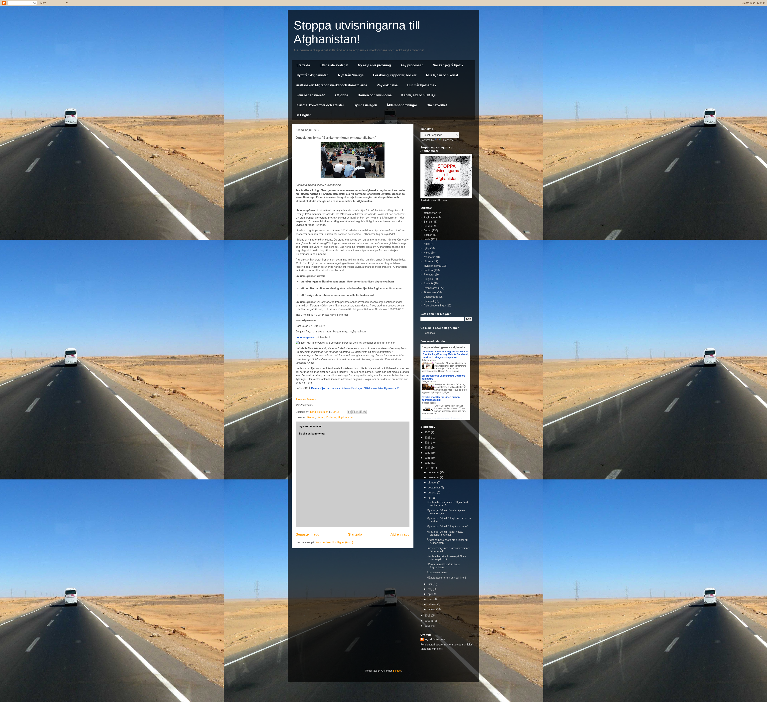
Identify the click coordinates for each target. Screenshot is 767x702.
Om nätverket (437, 105)
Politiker (428, 270)
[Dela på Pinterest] (365, 412)
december (434, 472)
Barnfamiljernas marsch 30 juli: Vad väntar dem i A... (447, 504)
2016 (428, 625)
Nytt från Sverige (351, 75)
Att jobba (341, 95)
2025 (428, 437)
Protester (331, 417)
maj (430, 589)
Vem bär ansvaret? (310, 95)
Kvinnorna (429, 257)
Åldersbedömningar (402, 105)
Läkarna (428, 261)
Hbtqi (427, 243)
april (430, 594)
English (428, 234)
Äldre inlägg (399, 534)
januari (432, 609)
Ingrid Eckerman (434, 639)
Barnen (311, 417)
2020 (428, 462)
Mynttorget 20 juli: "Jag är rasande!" (447, 526)
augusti (432, 492)
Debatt (320, 417)
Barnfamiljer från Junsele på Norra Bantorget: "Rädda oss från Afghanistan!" (355, 388)
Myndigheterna (432, 265)
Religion (428, 278)
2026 (428, 432)
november (434, 477)
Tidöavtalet (430, 292)
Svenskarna (430, 287)
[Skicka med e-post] (350, 412)
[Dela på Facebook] (361, 412)
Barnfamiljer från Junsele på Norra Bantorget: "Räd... (446, 558)
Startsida (303, 65)
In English (304, 115)
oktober (432, 482)
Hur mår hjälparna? (421, 85)
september (434, 487)
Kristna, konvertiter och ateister (320, 105)
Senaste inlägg (307, 534)
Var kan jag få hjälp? (448, 65)
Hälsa (427, 252)
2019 (428, 467)
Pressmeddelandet (306, 399)
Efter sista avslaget (334, 65)
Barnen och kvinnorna (375, 95)
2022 (428, 452)
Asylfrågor (429, 217)
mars (431, 599)
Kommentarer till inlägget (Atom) (334, 542)
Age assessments (437, 572)
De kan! (428, 226)
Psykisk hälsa (387, 85)
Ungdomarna (345, 417)
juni (430, 584)
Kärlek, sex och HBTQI (418, 95)
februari (432, 604)
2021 (428, 457)
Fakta (427, 239)
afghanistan (430, 212)
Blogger (397, 670)
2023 (428, 447)
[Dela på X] (357, 412)
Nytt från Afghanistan (312, 75)
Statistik (428, 283)
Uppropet (429, 301)
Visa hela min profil (431, 648)
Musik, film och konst (442, 75)
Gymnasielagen (365, 105)
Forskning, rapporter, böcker (394, 75)
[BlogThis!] (353, 412)
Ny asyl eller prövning (374, 65)
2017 (428, 620)
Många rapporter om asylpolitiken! (446, 577)
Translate (448, 139)
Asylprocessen (411, 65)
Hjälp (426, 248)
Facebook (429, 332)
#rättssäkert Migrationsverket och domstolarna (331, 85)
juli (430, 497)
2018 (428, 615)
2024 (428, 442)
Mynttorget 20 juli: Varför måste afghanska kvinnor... (445, 533)
